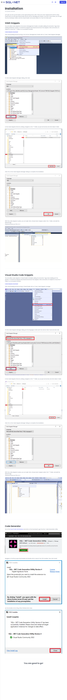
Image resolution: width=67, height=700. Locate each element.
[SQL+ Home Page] (11, 2)
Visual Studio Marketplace (17, 529)
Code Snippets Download (11, 32)
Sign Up (63, 2)
